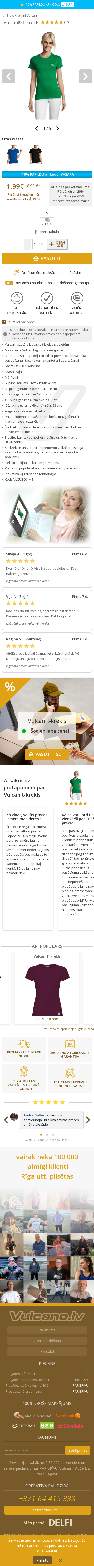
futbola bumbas (59, 1534)
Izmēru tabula (48, 231)
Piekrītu (42, 1560)
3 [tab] (53, 1135)
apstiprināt (78, 1450)
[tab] (28, 815)
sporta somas (35, 1534)
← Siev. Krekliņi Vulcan (20, 15)
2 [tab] (47, 1135)
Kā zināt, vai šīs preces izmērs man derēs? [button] (26, 817)
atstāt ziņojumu (47, 1509)
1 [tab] (41, 1135)
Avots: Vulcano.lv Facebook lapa (46, 1140)
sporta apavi (13, 1534)
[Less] (27, 244)
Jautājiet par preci (21, 322)
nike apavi (81, 1534)
